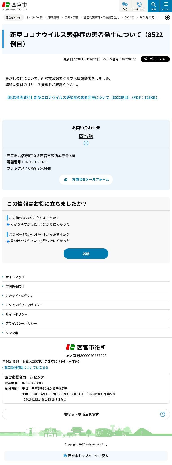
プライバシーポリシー (21, 323)
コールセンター (139, 9)
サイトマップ (15, 277)
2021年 (129, 17)
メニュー (165, 9)
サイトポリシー (17, 314)
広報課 (86, 135)
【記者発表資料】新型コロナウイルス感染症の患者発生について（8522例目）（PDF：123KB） (82, 97)
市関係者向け (15, 286)
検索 (153, 9)
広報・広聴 (71, 17)
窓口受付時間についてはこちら (26, 367)
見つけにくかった (56, 240)
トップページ (34, 17)
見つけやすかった (23, 240)
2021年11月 (147, 17)
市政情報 (53, 17)
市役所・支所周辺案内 (81, 414)
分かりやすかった (23, 224)
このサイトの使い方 (20, 295)
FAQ (125, 9)
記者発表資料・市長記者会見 (101, 17)
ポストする (157, 59)
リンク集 (12, 333)
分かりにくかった (56, 224)
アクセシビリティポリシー (24, 305)
